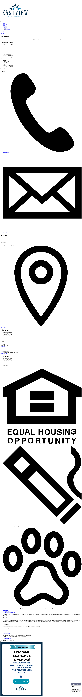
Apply (4, 30)
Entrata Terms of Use (7, 638)
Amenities (5, 26)
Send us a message (6, 633)
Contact (4, 31)
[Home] (15, 19)
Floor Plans (5, 24)
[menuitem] (42, 23)
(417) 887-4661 (3, 33)
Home (4, 23)
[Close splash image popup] (0, 641)
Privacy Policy (5, 610)
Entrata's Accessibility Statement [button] (9, 612)
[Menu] (0, 21)
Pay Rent (7, 28)
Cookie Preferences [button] (6, 611)
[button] (42, 445)
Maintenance (7, 29)
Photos (4, 25)
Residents (5, 27)
